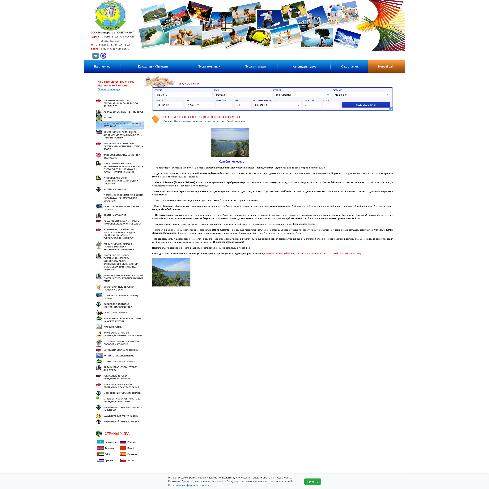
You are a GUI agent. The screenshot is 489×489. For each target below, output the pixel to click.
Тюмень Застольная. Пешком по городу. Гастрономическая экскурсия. (123, 198)
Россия (131, 442)
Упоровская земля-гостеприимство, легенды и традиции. (121, 181)
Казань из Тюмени (115, 215)
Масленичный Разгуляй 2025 (121, 416)
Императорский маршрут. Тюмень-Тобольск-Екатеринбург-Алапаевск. (119, 247)
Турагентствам (255, 66)
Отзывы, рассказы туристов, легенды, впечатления (199, 121)
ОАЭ (107, 454)
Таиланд (110, 448)
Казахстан (111, 442)
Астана (108, 117)
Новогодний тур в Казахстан (121, 422)
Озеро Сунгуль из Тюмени (119, 361)
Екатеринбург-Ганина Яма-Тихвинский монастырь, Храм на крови (124, 146)
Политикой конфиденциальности (188, 485)
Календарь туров (304, 66)
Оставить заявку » (109, 89)
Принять (312, 481)
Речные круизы (113, 327)
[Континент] (110, 29)
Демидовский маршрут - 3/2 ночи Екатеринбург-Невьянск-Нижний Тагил (123, 278)
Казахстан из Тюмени (153, 66)
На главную (102, 66)
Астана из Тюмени (115, 189)
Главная (168, 121)
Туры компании (209, 66)
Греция (109, 460)
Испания (132, 454)
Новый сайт (386, 66)
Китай (130, 448)
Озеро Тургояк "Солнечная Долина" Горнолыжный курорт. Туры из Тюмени (123, 135)
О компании (349, 66)
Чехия (130, 460)
